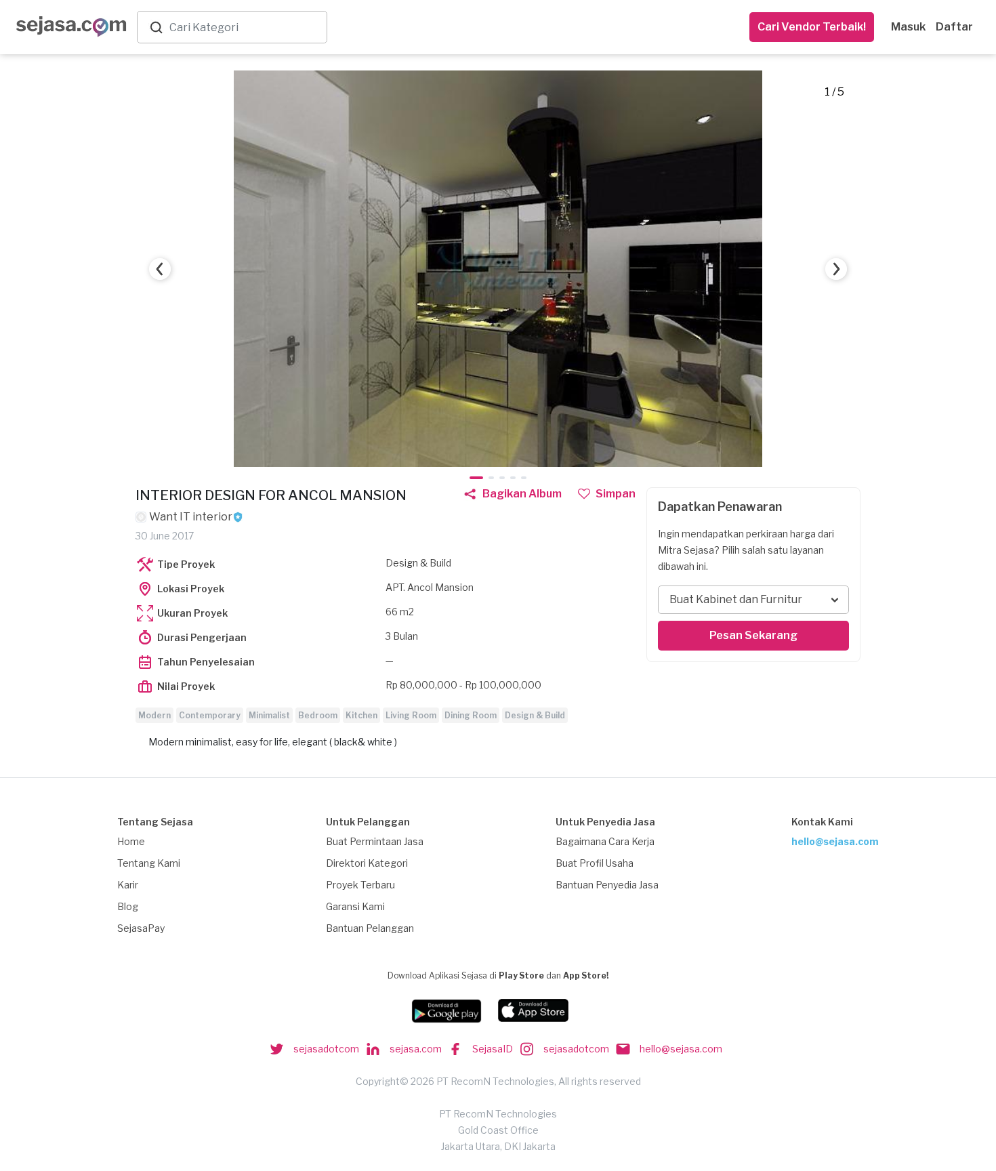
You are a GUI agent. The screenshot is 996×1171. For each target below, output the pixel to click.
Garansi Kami (355, 906)
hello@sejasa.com (835, 841)
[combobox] (245, 27)
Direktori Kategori (367, 863)
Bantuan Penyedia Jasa (607, 884)
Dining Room (470, 715)
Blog (127, 906)
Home (131, 841)
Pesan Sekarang (753, 635)
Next (836, 269)
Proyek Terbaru (360, 884)
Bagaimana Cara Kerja (605, 841)
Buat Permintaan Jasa (374, 841)
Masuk (908, 26)
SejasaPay (141, 928)
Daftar (954, 26)
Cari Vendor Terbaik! (812, 26)
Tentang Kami (148, 863)
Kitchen (361, 715)
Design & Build (535, 715)
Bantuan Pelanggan (370, 928)
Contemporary (210, 715)
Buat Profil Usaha (595, 863)
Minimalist (269, 715)
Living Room (411, 715)
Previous (160, 269)
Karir (127, 884)
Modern (154, 715)
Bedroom (317, 715)
